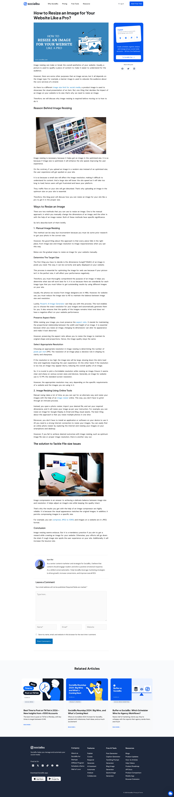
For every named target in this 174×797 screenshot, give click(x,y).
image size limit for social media (67, 87)
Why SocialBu (53, 4)
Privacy (136, 792)
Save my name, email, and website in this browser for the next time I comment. (67, 634)
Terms (141, 792)
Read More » (27, 725)
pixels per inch (40, 352)
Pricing (64, 4)
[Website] (96, 627)
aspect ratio (81, 322)
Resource (86, 4)
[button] (121, 4)
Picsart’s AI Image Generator (52, 304)
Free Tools (75, 4)
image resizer (62, 398)
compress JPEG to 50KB (63, 520)
